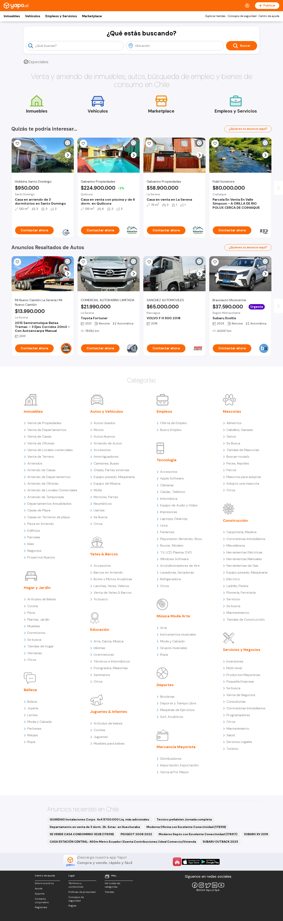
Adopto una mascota (242, 483)
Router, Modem (171, 545)
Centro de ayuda (269, 16)
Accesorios (102, 450)
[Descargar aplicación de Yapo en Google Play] (210, 862)
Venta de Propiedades (44, 423)
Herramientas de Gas (242, 565)
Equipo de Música (107, 483)
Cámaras (167, 485)
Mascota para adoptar (243, 477)
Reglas (72, 905)
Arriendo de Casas (41, 470)
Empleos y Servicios (61, 16)
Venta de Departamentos (46, 430)
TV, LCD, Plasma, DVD (176, 552)
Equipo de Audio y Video (179, 505)
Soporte (39, 893)
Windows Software (174, 559)
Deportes (165, 684)
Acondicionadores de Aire (180, 565)
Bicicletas (167, 696)
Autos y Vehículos (106, 411)
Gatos (231, 436)
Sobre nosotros (44, 883)
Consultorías (236, 701)
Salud (230, 735)
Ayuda (38, 888)
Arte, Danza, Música (108, 641)
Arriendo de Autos (108, 443)
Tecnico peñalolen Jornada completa (184, 819)
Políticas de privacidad (82, 892)
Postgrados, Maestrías (111, 668)
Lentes (32, 715)
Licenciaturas (104, 654)
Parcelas (33, 537)
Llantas (99, 510)
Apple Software (172, 478)
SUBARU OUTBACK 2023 (220, 841)
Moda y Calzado (39, 722)
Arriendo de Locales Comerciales (52, 490)
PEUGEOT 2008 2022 (136, 834)
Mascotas (232, 411)
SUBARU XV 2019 (256, 834)
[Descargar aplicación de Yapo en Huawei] (177, 861)
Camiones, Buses (106, 463)
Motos (99, 430)
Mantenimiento (237, 612)
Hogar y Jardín (37, 587)
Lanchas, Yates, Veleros (111, 586)
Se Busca (100, 517)
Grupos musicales (173, 648)
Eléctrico (233, 579)
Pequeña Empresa (240, 681)
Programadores (238, 715)
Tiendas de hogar (40, 646)
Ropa (31, 742)
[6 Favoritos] (83, 143)
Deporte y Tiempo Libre (178, 703)
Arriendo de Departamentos (48, 477)
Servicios (233, 599)
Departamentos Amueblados (49, 503)
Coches (99, 730)
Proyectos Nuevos (41, 557)
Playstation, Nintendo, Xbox (181, 539)
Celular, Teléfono (172, 492)
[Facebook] (194, 885)
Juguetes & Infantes (108, 711)
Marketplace (92, 16)
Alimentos (234, 423)
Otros (31, 660)
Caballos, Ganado (239, 430)
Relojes (32, 735)
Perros (231, 470)
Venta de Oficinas (40, 443)
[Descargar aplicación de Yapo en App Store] (191, 862)
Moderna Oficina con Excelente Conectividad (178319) (186, 827)
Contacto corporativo (42, 900)
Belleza (30, 689)
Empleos (164, 411)
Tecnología (167, 459)
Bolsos (32, 701)
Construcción (235, 520)
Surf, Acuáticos (171, 717)
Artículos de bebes (108, 723)
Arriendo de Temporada (45, 497)
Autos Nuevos (104, 436)
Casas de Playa (38, 510)
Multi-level (234, 668)
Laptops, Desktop (173, 519)
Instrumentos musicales (178, 634)
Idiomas (99, 648)
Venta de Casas (39, 436)
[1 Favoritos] (215, 143)
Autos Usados (104, 423)
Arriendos (34, 463)
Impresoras (168, 512)
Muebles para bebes (109, 743)
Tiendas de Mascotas (242, 450)
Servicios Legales (239, 742)
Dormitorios (36, 633)
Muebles (33, 626)
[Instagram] (201, 885)
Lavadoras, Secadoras (177, 572)
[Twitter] (208, 885)
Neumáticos (103, 503)
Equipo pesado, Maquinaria (114, 477)
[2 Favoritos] (17, 143)
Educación (99, 629)
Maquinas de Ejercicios (177, 710)
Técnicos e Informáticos (112, 661)
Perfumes (34, 728)
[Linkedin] (214, 885)
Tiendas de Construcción (245, 619)
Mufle (98, 490)
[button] (68, 155)
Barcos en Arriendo (108, 572)
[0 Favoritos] (17, 262)
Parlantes (167, 532)
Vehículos (32, 16)
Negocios (34, 550)
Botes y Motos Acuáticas (113, 579)
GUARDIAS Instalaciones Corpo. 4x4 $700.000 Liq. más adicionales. (100, 819)
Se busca (34, 639)
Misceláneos (235, 545)
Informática (168, 498)
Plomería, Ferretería (241, 592)
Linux (164, 525)
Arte (163, 628)
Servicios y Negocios (241, 649)
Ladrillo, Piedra (237, 586)
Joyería (32, 708)
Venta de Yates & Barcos (113, 592)
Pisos (31, 612)
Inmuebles (12, 16)
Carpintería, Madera (241, 532)
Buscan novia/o (237, 456)
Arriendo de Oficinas (42, 483)
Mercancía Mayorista (176, 746)
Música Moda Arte (173, 616)
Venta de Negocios (240, 695)
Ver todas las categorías (112, 885)
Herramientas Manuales (244, 559)
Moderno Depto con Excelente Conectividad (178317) (198, 834)
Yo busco (101, 599)
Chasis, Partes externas (111, 470)
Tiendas (109, 892)
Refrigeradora (170, 579)
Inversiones (234, 661)
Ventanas (34, 653)
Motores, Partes (106, 497)
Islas (30, 544)
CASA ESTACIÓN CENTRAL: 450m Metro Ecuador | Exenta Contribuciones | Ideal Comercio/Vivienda (123, 841)
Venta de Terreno (40, 456)
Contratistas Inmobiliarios (245, 539)
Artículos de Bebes (41, 599)
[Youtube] (221, 885)
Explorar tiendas (216, 16)
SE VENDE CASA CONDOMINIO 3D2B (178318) (82, 834)
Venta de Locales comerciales (50, 450)
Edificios (33, 530)
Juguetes (101, 737)
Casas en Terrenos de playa (48, 517)
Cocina (32, 606)
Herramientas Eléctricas (244, 552)
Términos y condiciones (75, 885)
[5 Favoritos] (149, 143)
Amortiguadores (106, 456)
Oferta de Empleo (173, 423)
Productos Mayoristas (243, 675)
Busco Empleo (170, 430)
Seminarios (102, 675)
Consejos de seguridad (242, 16)
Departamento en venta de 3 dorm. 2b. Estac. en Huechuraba (95, 827)
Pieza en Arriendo (40, 524)
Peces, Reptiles (237, 463)
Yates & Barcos (104, 554)
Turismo (232, 748)
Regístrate (41, 907)
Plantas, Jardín (38, 619)
